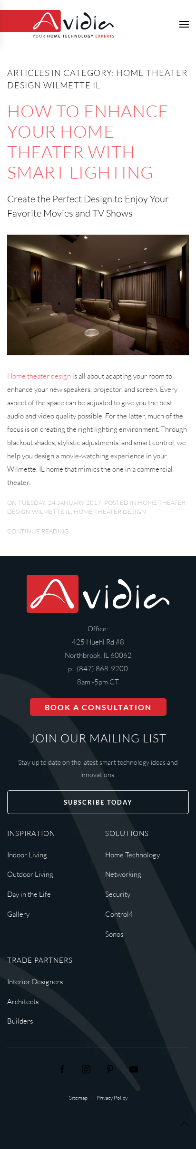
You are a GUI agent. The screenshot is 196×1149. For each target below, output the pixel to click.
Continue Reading (38, 531)
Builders (20, 1021)
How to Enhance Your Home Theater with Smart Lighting (87, 141)
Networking (123, 874)
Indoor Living (27, 854)
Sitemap (78, 1097)
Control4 (119, 914)
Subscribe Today (98, 802)
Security (117, 894)
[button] (184, 23)
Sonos (114, 934)
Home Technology (132, 854)
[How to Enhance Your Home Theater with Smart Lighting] (98, 294)
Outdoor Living (30, 874)
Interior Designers (35, 981)
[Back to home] (57, 23)
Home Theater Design (110, 511)
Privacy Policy (112, 1097)
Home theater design (39, 375)
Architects (23, 1001)
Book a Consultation (98, 707)
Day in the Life (29, 894)
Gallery (18, 914)
